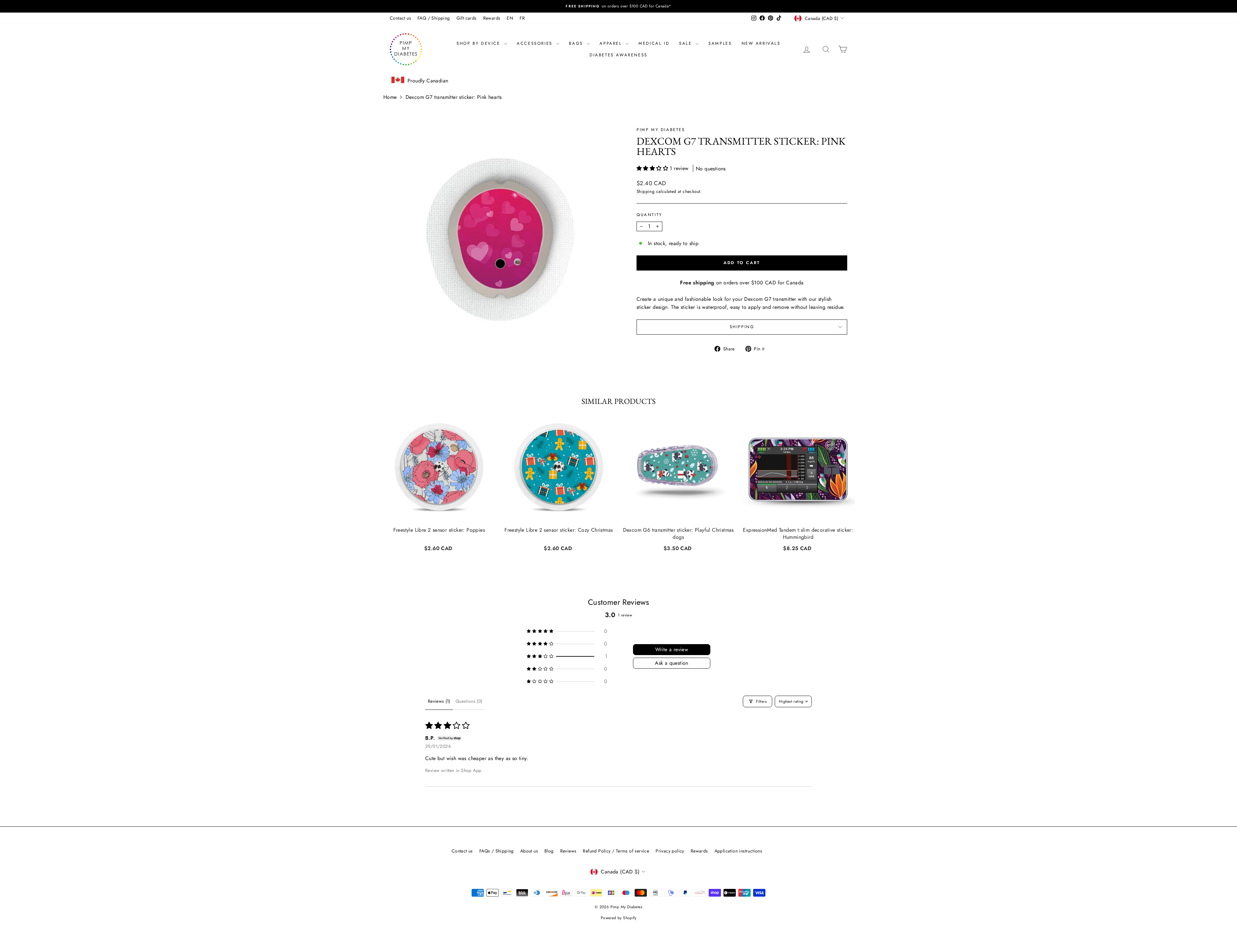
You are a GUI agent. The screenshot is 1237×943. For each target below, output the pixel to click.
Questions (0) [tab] (469, 701)
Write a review (671, 649)
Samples (720, 43)
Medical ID (653, 43)
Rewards (492, 18)
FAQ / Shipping (433, 18)
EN (510, 18)
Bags (577, 43)
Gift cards (466, 18)
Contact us (400, 18)
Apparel (611, 43)
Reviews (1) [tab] (439, 701)
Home (390, 97)
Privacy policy (670, 851)
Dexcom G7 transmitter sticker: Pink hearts (454, 97)
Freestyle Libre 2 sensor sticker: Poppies (439, 530)
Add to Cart (439, 547)
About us (529, 851)
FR (522, 18)
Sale (686, 43)
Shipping (646, 191)
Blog (549, 851)
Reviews (568, 851)
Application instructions (738, 851)
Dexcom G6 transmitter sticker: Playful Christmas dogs (678, 534)
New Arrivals (761, 43)
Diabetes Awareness (618, 55)
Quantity (649, 215)
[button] (653, 168)
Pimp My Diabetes (661, 130)
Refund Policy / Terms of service (616, 851)
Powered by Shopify (618, 918)
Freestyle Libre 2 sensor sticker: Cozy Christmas (558, 530)
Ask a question (671, 663)
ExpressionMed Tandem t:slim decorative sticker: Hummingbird (798, 534)
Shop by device (479, 43)
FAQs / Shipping (496, 851)
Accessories (535, 43)
